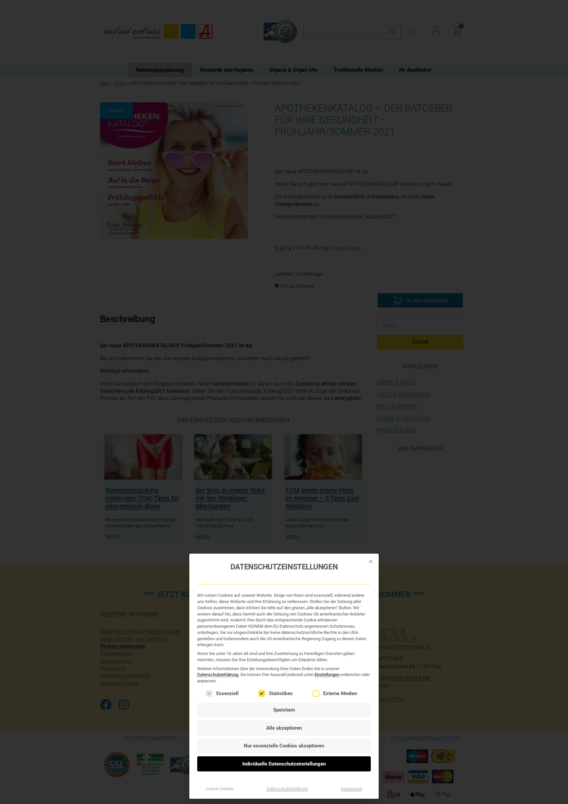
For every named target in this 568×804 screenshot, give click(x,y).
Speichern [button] (284, 710)
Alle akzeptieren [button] (284, 728)
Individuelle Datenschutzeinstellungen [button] (284, 764)
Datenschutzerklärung (217, 674)
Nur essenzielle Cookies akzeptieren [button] (284, 746)
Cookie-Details (219, 788)
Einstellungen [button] (327, 674)
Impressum (351, 788)
